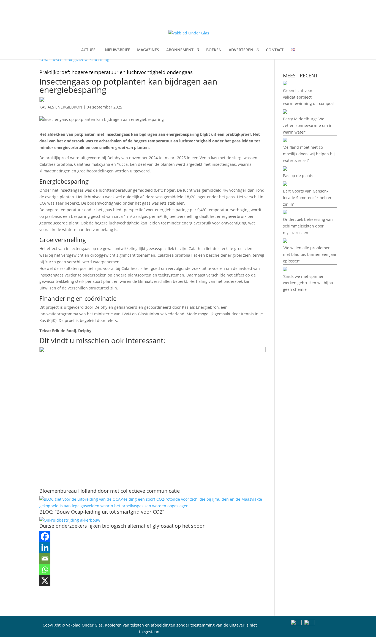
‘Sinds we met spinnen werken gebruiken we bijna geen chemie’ (308, 283)
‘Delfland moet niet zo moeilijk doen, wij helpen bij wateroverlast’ (309, 154)
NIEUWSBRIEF (117, 50)
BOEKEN (214, 50)
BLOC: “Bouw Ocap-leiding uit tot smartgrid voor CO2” (101, 511)
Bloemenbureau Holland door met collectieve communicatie (109, 490)
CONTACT (275, 50)
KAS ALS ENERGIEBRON (60, 107)
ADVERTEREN (241, 50)
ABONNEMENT (180, 50)
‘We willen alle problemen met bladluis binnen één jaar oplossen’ (310, 254)
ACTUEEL (89, 50)
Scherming (99, 59)
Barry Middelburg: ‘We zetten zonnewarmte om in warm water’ (308, 125)
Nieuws (82, 59)
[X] (44, 580)
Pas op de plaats (298, 175)
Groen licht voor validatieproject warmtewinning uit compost (309, 97)
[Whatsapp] (44, 569)
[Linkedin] (44, 547)
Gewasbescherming (57, 59)
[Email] (44, 558)
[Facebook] (44, 536)
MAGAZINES (148, 50)
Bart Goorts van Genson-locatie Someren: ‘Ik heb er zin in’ (307, 197)
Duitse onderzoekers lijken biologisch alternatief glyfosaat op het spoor (122, 525)
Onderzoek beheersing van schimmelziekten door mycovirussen (308, 226)
